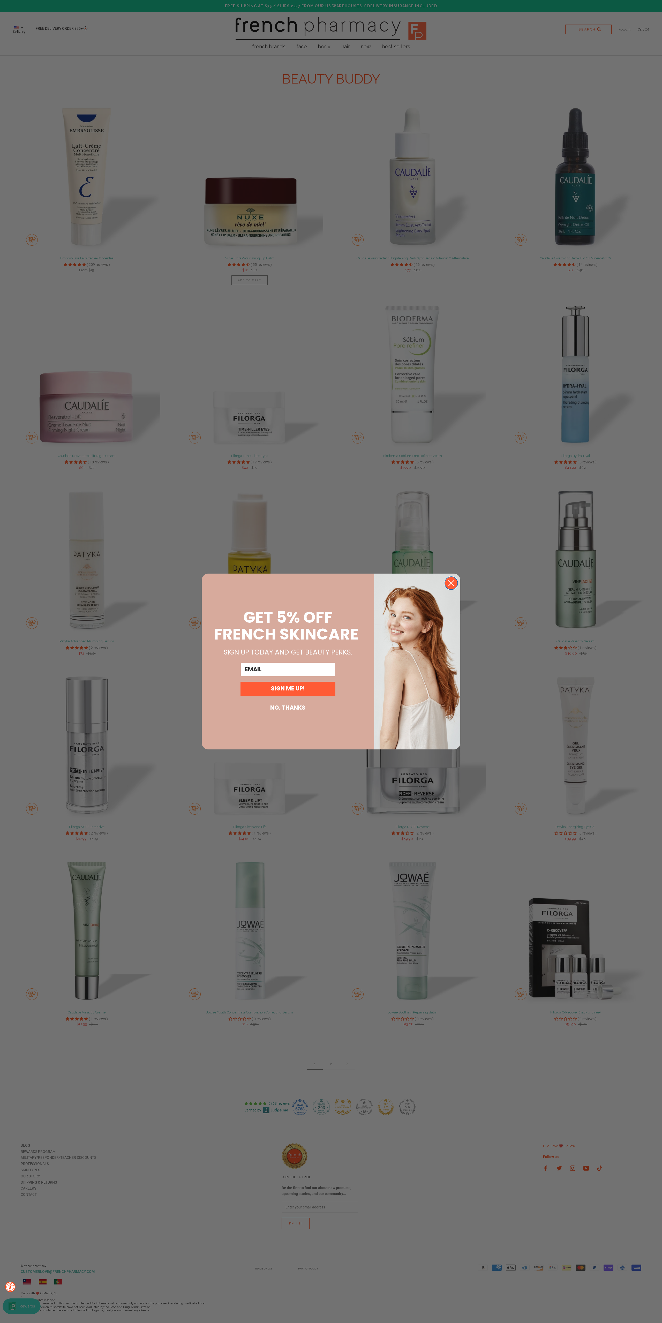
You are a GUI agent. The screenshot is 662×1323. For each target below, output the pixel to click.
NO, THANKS (287, 708)
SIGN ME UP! (288, 689)
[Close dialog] (451, 583)
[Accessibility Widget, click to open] (10, 1287)
